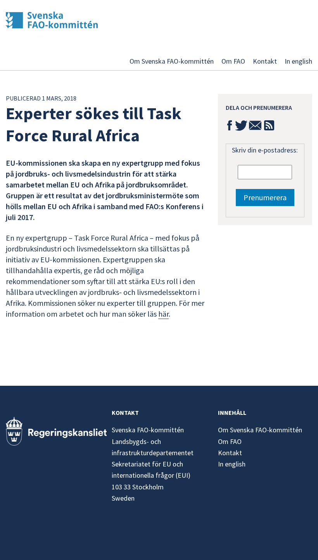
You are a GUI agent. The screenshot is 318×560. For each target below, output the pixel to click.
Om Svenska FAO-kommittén (172, 61)
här (163, 314)
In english (298, 61)
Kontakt (265, 61)
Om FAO (233, 61)
